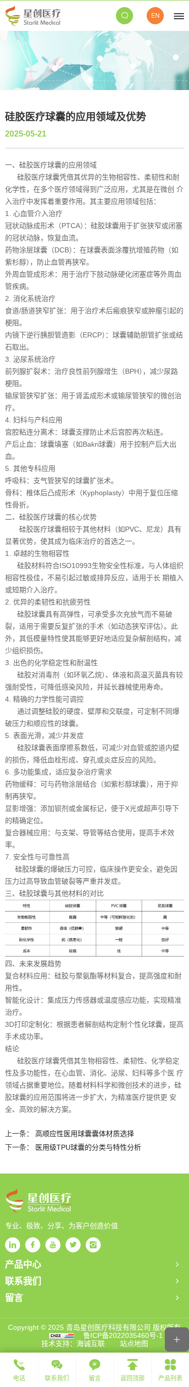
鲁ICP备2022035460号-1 (123, 1335)
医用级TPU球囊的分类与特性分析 (88, 1147)
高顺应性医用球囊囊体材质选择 (84, 1134)
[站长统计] (61, 1335)
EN (155, 15)
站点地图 (134, 1343)
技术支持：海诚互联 (73, 1343)
